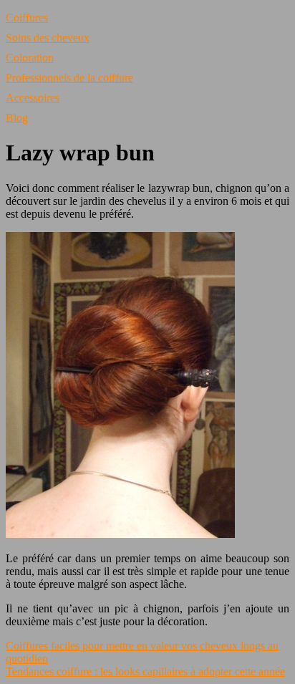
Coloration (30, 58)
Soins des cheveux (48, 38)
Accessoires (32, 98)
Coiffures (27, 17)
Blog (17, 118)
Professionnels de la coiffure (69, 78)
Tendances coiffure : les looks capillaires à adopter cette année (145, 671)
